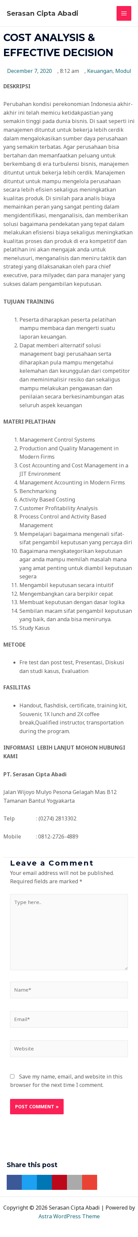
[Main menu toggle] (124, 13)
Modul (123, 71)
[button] (14, 1182)
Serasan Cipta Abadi (42, 13)
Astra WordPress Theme (69, 1216)
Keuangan (100, 71)
